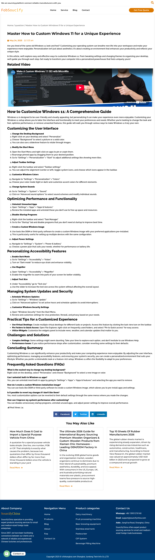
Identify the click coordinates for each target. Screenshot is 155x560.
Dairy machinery (84, 514)
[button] (62, 414)
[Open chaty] (7, 553)
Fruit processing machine (88, 519)
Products (48, 519)
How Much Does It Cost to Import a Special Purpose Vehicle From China (26, 434)
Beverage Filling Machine (88, 543)
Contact (86, 10)
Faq (46, 534)
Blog (75, 10)
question (19, 25)
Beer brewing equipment (88, 524)
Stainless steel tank (85, 529)
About (47, 529)
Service (64, 10)
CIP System (81, 538)
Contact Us (49, 538)
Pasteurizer (81, 534)
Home (53, 10)
